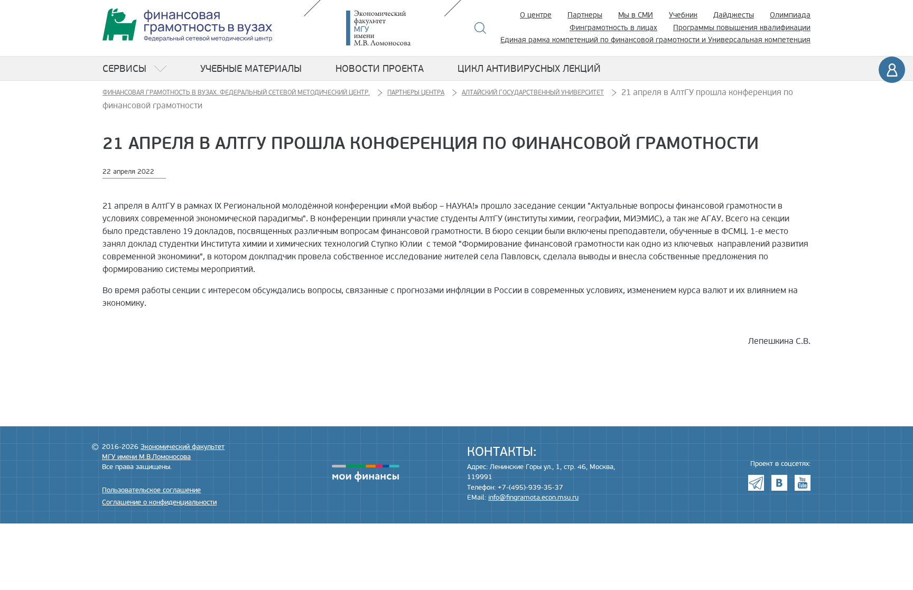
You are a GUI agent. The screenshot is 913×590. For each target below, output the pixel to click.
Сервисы (124, 68)
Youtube (802, 483)
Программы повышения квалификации (741, 27)
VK (779, 483)
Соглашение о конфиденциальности (159, 502)
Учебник (683, 15)
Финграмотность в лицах (613, 27)
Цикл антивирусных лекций (529, 68)
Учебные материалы (251, 68)
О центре (536, 15)
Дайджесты (733, 15)
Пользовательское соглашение (151, 490)
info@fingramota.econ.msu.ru (533, 497)
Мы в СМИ (635, 15)
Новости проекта (380, 68)
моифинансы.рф (365, 473)
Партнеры (584, 15)
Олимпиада (790, 15)
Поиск (480, 28)
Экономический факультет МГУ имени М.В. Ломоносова (394, 28)
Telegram (756, 483)
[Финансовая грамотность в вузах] (187, 25)
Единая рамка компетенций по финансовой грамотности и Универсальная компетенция (655, 39)
